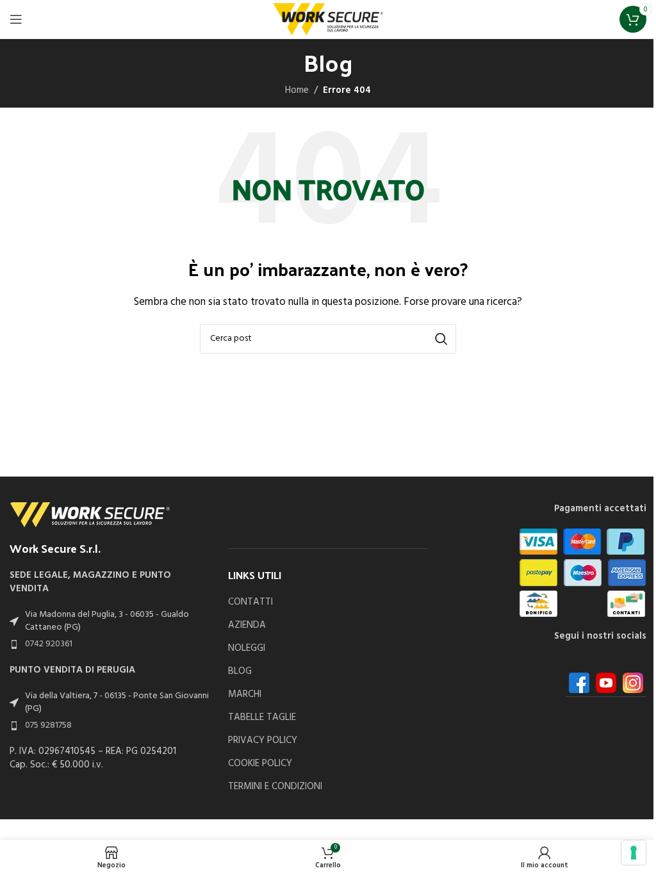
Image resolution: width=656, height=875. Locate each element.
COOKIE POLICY (260, 764)
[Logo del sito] (328, 19)
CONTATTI (250, 602)
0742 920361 (48, 644)
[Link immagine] (90, 514)
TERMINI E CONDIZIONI (275, 787)
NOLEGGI (246, 648)
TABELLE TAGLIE (262, 717)
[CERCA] (441, 339)
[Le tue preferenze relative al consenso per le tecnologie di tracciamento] (633, 852)
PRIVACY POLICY (262, 741)
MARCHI (244, 694)
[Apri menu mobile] (16, 19)
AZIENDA (247, 625)
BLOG (240, 671)
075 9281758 (48, 725)
